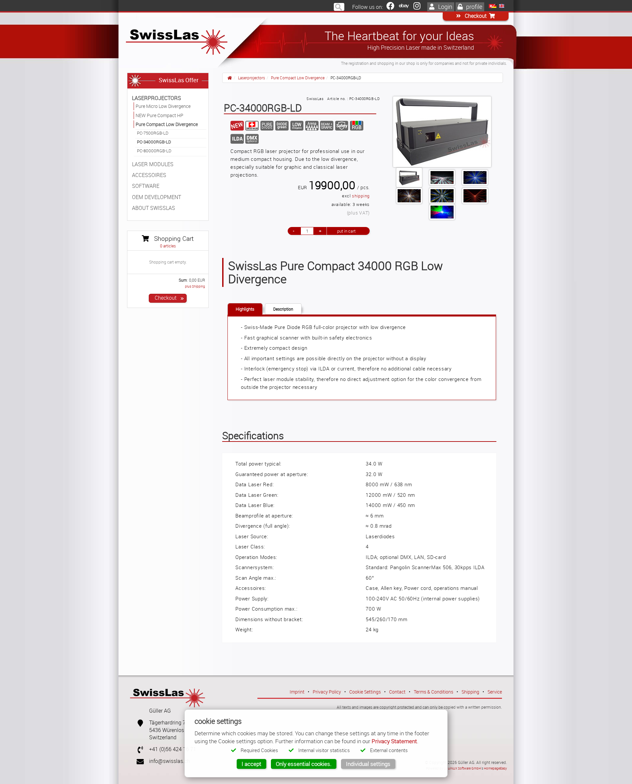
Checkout (475, 16)
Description (283, 309)
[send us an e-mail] (137, 761)
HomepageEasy (495, 768)
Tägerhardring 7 (167, 722)
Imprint (297, 692)
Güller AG (160, 710)
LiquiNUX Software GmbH (462, 768)
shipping (361, 196)
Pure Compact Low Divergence (298, 77)
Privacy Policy (327, 692)
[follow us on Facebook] (390, 7)
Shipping (470, 692)
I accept (251, 764)
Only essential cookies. (303, 764)
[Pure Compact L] (442, 131)
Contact (397, 692)
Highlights (245, 309)
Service (494, 692)
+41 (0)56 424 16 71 (172, 749)
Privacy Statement (394, 741)
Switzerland (162, 737)
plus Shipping (195, 286)
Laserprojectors (251, 77)
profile (473, 7)
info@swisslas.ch (169, 761)
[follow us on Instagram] (417, 7)
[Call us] (137, 749)
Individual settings (368, 764)
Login (444, 7)
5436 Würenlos (166, 730)
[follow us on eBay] (404, 7)
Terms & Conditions (433, 692)
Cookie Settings (365, 692)
